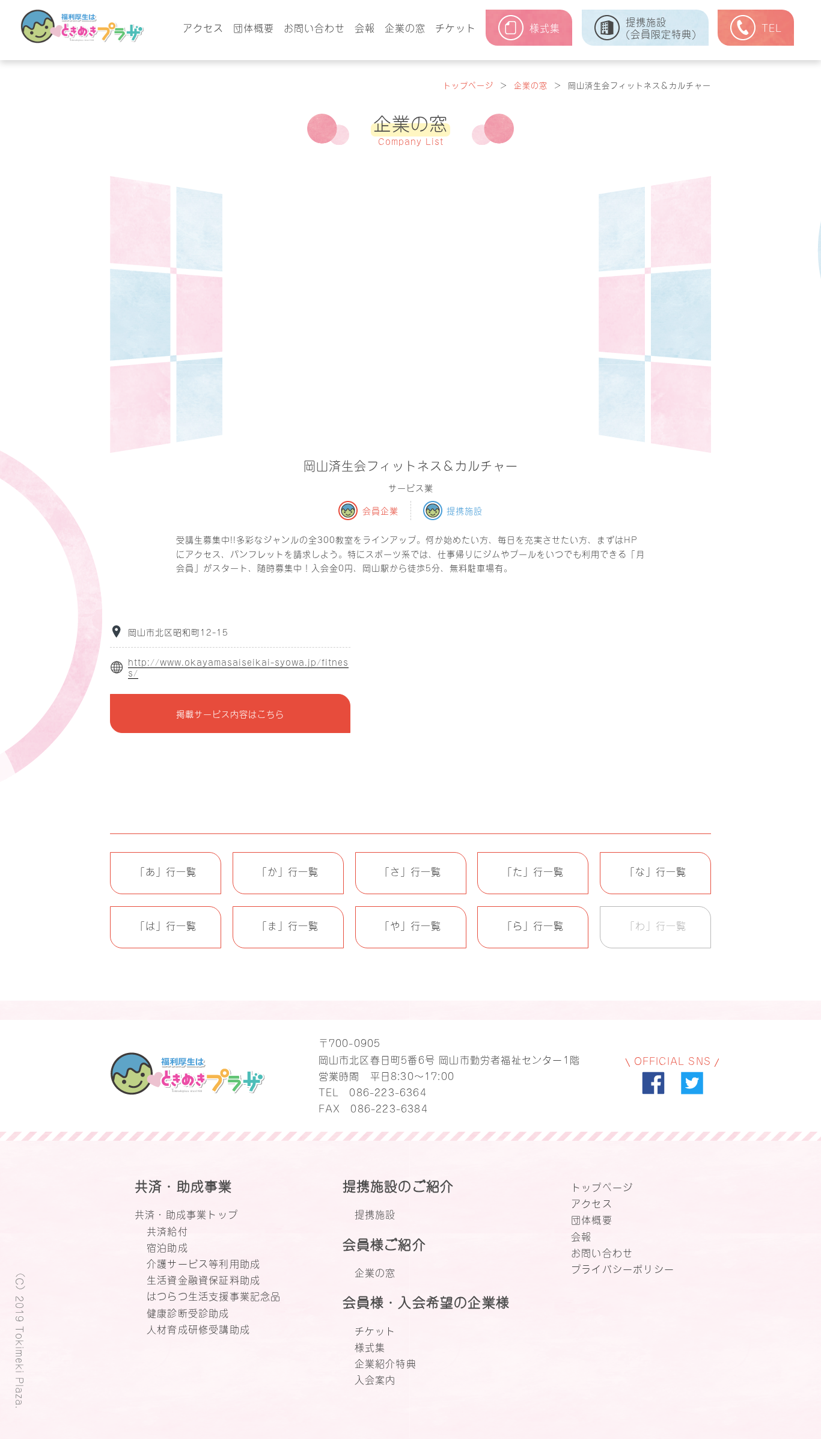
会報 (365, 27)
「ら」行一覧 (533, 924)
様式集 (370, 1346)
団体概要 (253, 27)
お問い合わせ (314, 27)
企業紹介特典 (386, 1362)
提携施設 (375, 1213)
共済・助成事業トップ (186, 1213)
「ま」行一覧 (288, 924)
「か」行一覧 (288, 870)
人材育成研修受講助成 (198, 1328)
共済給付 (167, 1230)
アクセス (203, 27)
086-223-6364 (387, 1091)
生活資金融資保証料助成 (203, 1279)
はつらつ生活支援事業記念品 (214, 1295)
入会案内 (375, 1378)
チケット (455, 27)
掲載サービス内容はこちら (230, 713)
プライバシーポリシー (622, 1268)
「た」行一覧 (533, 870)
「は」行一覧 (166, 924)
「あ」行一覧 (166, 870)
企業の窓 (405, 27)
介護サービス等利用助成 (203, 1262)
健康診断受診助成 (188, 1312)
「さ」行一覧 (410, 870)
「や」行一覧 (410, 924)
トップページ (468, 84)
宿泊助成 (167, 1246)
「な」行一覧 (655, 870)
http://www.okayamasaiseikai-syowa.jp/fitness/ (238, 667)
